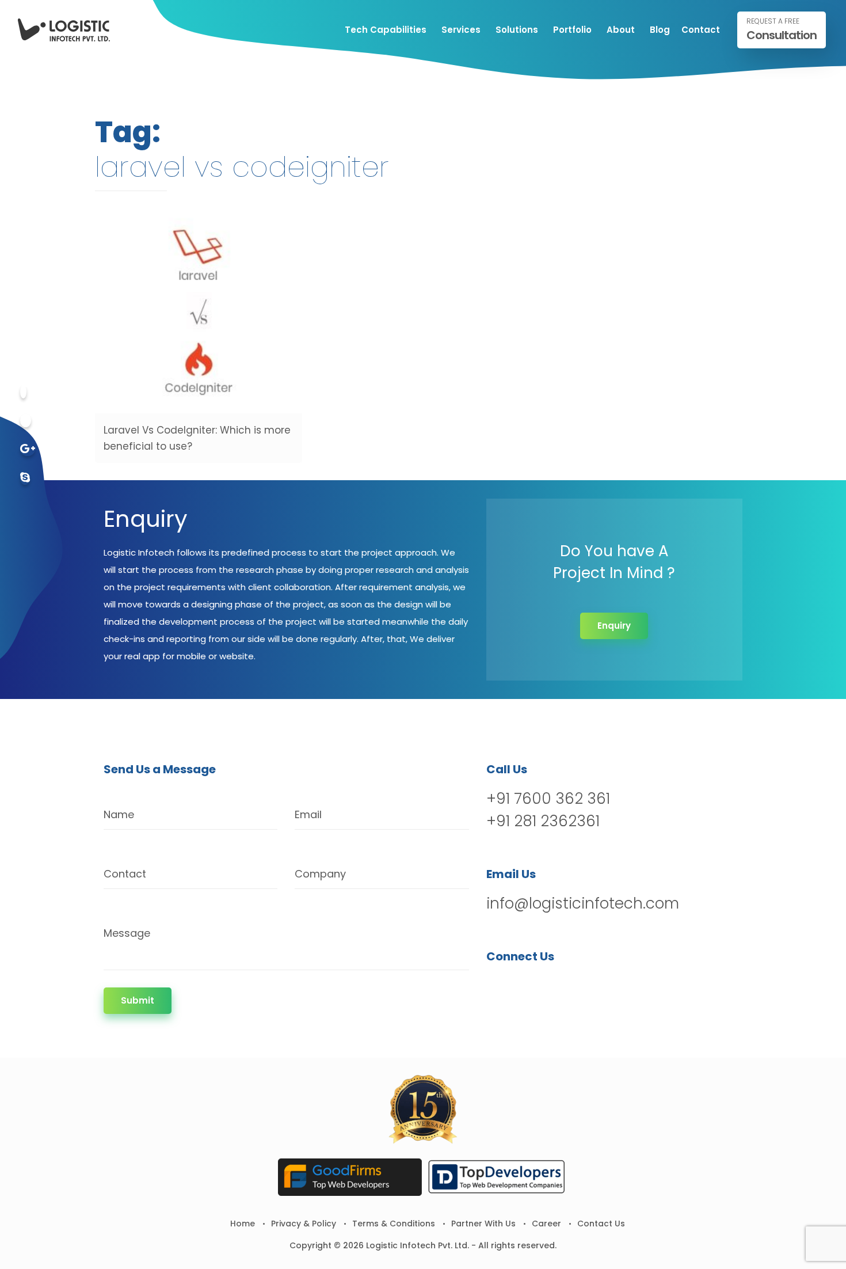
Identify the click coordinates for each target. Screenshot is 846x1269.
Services (461, 30)
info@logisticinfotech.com (582, 903)
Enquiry (614, 626)
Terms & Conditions (393, 1223)
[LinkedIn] (556, 986)
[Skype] (25, 478)
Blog (660, 30)
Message (127, 933)
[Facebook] (23, 391)
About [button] (621, 30)
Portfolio (572, 30)
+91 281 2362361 (543, 821)
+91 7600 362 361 (548, 798)
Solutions (517, 30)
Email (308, 814)
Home (242, 1223)
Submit (137, 1000)
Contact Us (601, 1223)
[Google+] (27, 449)
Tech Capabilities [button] (385, 30)
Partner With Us (483, 1223)
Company (320, 874)
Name (119, 814)
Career (546, 1223)
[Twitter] (25, 420)
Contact (700, 30)
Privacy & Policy (303, 1223)
